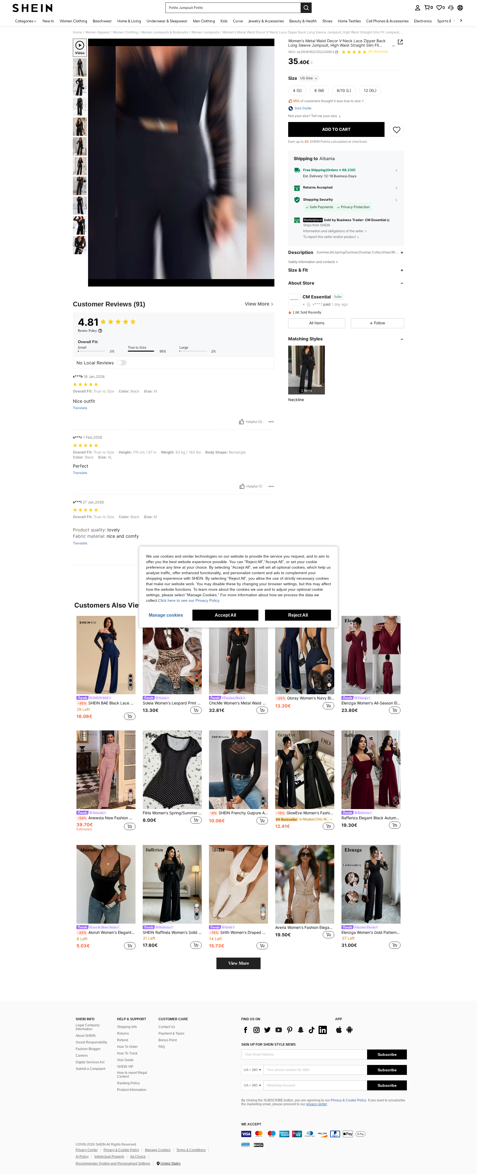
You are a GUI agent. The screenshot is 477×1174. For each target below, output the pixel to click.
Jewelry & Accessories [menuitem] (266, 21)
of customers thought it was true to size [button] (327, 101)
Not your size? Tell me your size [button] (313, 116)
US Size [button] (306, 78)
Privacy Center (87, 1150)
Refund (122, 1040)
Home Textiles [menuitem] (349, 21)
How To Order (127, 1047)
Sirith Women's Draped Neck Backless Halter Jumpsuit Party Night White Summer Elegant (239, 932)
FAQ (161, 1047)
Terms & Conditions (191, 1150)
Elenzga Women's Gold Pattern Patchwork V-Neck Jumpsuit (371, 932)
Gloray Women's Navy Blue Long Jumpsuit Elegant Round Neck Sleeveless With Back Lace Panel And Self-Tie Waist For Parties (305, 698)
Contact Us (166, 1027)
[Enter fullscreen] (268, 282)
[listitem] (306, 370)
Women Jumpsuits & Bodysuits (164, 32)
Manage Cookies (158, 1150)
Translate (80, 408)
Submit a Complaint (90, 1069)
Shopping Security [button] (318, 200)
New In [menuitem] (48, 21)
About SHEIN (86, 1036)
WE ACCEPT (251, 1124)
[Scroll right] (461, 20)
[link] (428, 7)
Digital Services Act (90, 1062)
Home (77, 32)
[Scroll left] (454, 20)
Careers (82, 1056)
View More (238, 963)
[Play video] (181, 162)
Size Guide (125, 1060)
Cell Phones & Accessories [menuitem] (387, 21)
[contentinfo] (324, 1134)
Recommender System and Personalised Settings (113, 1163)
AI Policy (82, 1157)
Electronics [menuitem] (423, 21)
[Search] (306, 7)
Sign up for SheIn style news (268, 1044)
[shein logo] (32, 7)
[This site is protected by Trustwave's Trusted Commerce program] (245, 1145)
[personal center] (417, 7)
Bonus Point (167, 1040)
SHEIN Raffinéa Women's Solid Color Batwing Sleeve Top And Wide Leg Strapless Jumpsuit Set (172, 932)
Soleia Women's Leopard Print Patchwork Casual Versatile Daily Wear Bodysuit (172, 703)
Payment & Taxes (171, 1033)
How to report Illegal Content (132, 1074)
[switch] (121, 362)
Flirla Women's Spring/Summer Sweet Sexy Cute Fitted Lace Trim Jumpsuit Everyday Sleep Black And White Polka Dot (172, 813)
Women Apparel (97, 32)
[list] (285, 1030)
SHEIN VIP (125, 1067)
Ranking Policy (128, 1083)
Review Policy (87, 331)
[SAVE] (396, 129)
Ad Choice (138, 1157)
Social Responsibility (91, 1042)
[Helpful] (241, 421)
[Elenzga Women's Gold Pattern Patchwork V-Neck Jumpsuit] (371, 884)
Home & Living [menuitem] (129, 21)
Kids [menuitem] (224, 21)
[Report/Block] (271, 421)
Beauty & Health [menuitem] (303, 21)
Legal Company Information (88, 1027)
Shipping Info (127, 1027)
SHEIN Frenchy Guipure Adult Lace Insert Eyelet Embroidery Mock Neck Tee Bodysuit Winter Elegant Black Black (239, 813)
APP (338, 1019)
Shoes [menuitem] (327, 21)
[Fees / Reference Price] (311, 63)
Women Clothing (125, 32)
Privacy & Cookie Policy (348, 1100)
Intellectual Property (109, 1157)
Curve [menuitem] (238, 21)
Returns (123, 1033)
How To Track (127, 1053)
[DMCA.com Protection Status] (258, 1145)
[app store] (339, 1032)
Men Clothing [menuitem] (204, 21)
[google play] (349, 1032)
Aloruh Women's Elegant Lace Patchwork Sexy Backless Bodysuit (107, 932)
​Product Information (131, 1090)
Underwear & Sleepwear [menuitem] (167, 21)
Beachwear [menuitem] (102, 21)
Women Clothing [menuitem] (73, 21)
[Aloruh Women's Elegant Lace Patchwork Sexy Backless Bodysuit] (106, 884)
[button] (450, 7)
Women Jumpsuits (205, 32)
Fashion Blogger (88, 1049)
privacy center (316, 1104)
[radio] (297, 91)
